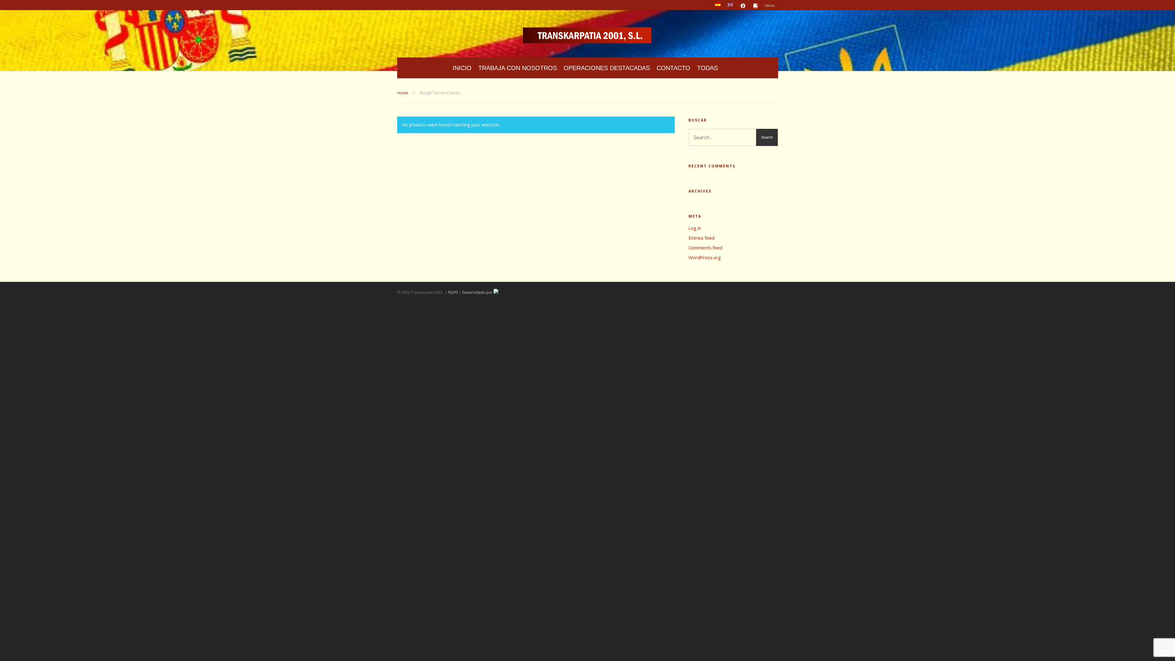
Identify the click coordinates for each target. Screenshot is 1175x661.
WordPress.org (704, 257)
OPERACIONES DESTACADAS (607, 68)
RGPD (453, 292)
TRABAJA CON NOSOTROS (517, 68)
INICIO (462, 68)
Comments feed (705, 248)
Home (402, 92)
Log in (694, 228)
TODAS (707, 68)
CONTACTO (673, 68)
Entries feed (701, 238)
